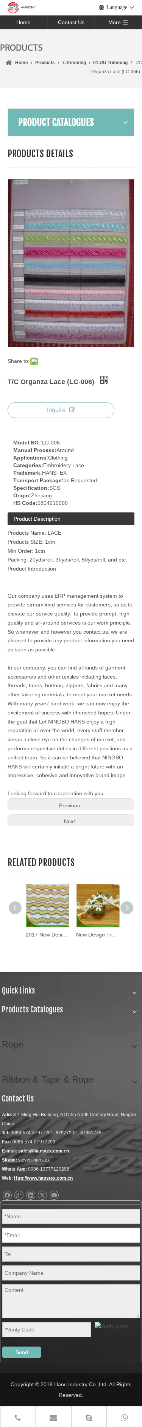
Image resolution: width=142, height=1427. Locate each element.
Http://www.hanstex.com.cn (43, 1178)
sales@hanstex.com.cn (43, 1151)
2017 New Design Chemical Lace (46, 935)
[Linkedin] (30, 1195)
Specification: (31, 488)
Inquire (56, 410)
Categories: (28, 465)
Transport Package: (38, 480)
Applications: (30, 458)
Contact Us (71, 22)
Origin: (22, 495)
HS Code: (25, 503)
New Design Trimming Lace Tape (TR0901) (96, 935)
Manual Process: (34, 450)
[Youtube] (54, 1195)
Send (22, 1352)
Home (23, 22)
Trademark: (27, 473)
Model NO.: (27, 443)
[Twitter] (42, 1195)
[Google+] (18, 1195)
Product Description (37, 519)
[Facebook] (7, 1195)
